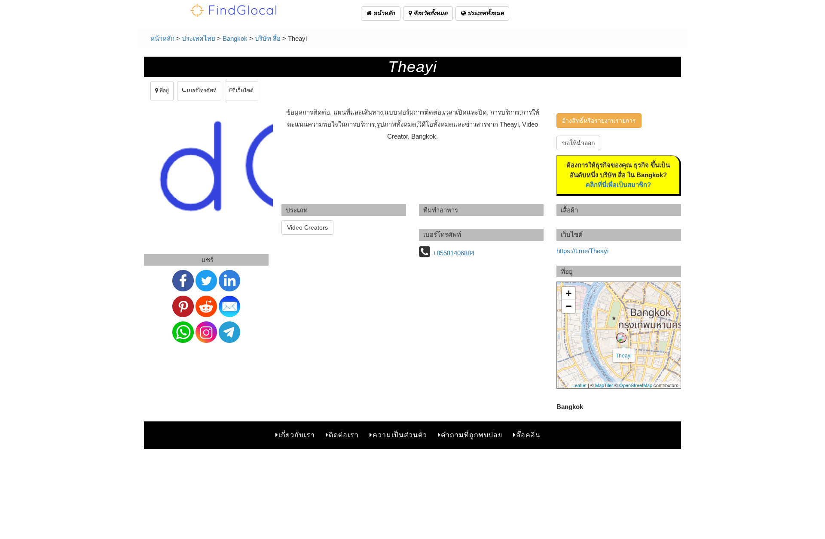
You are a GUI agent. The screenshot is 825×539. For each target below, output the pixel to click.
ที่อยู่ (163, 91)
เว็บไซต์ (244, 91)
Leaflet (579, 385)
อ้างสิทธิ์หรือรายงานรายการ (599, 120)
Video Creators (307, 227)
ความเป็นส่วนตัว (400, 435)
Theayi (624, 355)
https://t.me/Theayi (582, 250)
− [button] (568, 306)
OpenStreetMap (635, 385)
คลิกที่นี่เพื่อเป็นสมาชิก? (618, 184)
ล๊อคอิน (528, 435)
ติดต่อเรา (344, 435)
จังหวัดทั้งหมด (429, 13)
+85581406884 (453, 253)
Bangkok (235, 38)
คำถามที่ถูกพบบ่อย (471, 435)
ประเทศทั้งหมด (485, 13)
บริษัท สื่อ (268, 38)
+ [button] (568, 293)
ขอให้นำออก (578, 142)
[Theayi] (621, 338)
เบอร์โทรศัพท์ (201, 91)
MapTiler (604, 385)
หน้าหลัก (383, 13)
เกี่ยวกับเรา (296, 435)
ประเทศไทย (198, 38)
